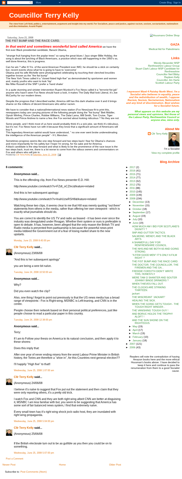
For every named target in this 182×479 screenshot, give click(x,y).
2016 (133, 170)
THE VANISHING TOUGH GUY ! (150, 310)
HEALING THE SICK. (144, 300)
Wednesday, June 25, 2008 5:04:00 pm (34, 421)
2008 (133, 198)
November (139, 205)
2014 (133, 177)
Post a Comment (14, 459)
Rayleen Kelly (172, 77)
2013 (133, 181)
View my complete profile (165, 152)
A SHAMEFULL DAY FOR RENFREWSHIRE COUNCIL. (149, 244)
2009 (133, 194)
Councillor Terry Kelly (44, 15)
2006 (133, 347)
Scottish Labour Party (167, 82)
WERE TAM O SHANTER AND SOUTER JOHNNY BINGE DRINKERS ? (154, 279)
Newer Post (8, 464)
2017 (133, 167)
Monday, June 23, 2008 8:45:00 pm (32, 240)
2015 (133, 174)
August (137, 215)
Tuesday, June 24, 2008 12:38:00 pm (33, 320)
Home (62, 464)
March (136, 333)
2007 (133, 343)
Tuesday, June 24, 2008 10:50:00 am (33, 272)
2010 (133, 191)
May (135, 326)
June (136, 222)
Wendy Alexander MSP (167, 62)
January (137, 340)
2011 (133, 188)
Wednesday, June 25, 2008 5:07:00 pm (34, 453)
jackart (136, 293)
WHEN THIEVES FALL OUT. (148, 283)
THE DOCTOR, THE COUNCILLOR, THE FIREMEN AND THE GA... (155, 266)
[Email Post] (59, 155)
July (135, 219)
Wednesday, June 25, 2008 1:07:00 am (34, 370)
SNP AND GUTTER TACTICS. (149, 232)
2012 (133, 184)
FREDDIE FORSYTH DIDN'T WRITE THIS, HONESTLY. (152, 272)
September (139, 212)
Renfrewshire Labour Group (164, 65)
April (135, 330)
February (138, 336)
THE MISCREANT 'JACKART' (148, 297)
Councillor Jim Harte (168, 80)
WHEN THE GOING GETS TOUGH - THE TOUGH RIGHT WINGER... (155, 305)
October (137, 209)
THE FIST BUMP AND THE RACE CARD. (155, 261)
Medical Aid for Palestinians (164, 49)
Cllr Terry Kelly (24, 247)
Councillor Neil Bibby (168, 74)
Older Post (115, 464)
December (139, 201)
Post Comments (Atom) (33, 471)
